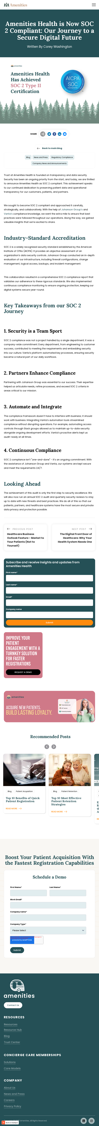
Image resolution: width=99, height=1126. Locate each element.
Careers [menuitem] (9, 1100)
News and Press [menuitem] (14, 1094)
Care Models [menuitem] (12, 1068)
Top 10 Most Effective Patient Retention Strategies (66, 801)
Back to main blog (52, 148)
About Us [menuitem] (9, 1088)
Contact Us (13, 1005)
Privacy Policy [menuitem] (12, 1106)
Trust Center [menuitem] (12, 1042)
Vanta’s (8, 213)
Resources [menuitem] (10, 1024)
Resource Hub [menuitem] (13, 1030)
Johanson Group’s (72, 209)
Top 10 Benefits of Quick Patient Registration (23, 799)
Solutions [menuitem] (10, 1062)
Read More (11, 808)
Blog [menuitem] (7, 1036)
